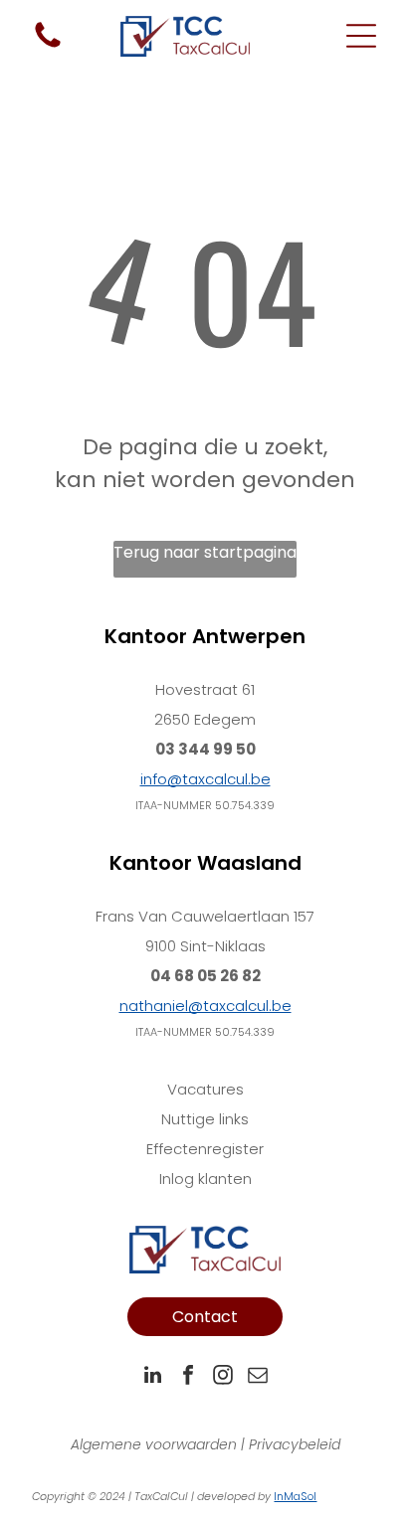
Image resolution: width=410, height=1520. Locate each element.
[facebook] (188, 1377)
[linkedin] (153, 1377)
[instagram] (223, 1377)
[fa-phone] (48, 46)
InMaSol (295, 1496)
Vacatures (205, 1089)
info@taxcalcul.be (205, 778)
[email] (258, 1377)
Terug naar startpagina (205, 552)
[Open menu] (361, 36)
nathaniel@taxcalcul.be (205, 1005)
